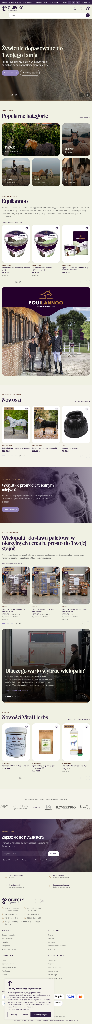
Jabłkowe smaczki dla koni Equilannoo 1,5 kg (42, 268)
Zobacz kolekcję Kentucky (13, 71)
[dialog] (29, 999)
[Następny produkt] (88, 282)
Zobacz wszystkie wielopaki (16, 690)
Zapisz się (53, 854)
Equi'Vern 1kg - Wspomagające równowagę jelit (43, 767)
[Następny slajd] (87, 94)
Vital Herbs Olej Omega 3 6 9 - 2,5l (74, 766)
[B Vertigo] (52, 807)
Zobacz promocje (10, 509)
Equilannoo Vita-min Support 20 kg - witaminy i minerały (75, 268)
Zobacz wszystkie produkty (78, 719)
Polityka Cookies (22, 1009)
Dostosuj (13, 1015)
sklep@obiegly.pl (33, 914)
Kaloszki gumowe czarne (71, 448)
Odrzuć (25, 1015)
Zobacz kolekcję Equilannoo (12, 222)
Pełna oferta (83, 118)
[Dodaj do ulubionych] (27, 228)
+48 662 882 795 (11, 914)
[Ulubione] (81, 8)
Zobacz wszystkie (81, 401)
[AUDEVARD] (34, 807)
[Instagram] (42, 901)
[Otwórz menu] (4, 15)
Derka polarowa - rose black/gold (44, 448)
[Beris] (71, 807)
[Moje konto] (75, 8)
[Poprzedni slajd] (81, 94)
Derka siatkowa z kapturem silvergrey (16, 448)
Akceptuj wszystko (41, 1015)
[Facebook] (37, 901)
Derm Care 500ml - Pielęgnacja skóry (15, 766)
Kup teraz (84, 2)
